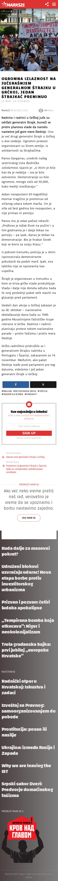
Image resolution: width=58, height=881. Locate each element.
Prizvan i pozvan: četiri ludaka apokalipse (26, 605)
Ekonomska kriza (25, 391)
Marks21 (6, 110)
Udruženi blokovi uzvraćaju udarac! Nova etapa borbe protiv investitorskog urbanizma (26, 578)
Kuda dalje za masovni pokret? (26, 551)
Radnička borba (13, 394)
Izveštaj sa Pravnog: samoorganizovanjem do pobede (29, 711)
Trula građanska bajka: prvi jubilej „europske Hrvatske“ (26, 650)
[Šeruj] (15, 384)
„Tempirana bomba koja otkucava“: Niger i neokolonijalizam (28, 626)
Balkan (8, 391)
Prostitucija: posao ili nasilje (24, 732)
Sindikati (31, 394)
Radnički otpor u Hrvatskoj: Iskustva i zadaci (23, 687)
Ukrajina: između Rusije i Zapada (28, 750)
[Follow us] (46, 4)
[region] (29, 514)
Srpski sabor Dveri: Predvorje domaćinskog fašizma (27, 789)
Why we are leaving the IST (26, 768)
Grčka (43, 391)
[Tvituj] (43, 384)
